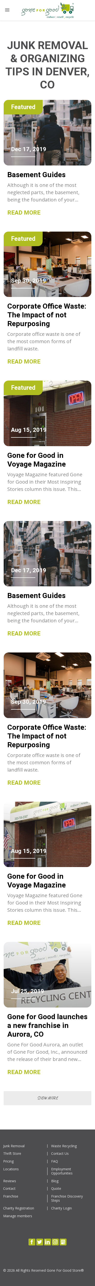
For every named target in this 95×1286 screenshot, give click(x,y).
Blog (54, 1181)
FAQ (54, 1161)
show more (47, 1098)
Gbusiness (63, 1242)
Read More (23, 212)
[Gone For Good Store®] (47, 10)
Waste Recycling (64, 1146)
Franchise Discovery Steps (67, 1198)
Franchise (10, 1196)
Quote (56, 1189)
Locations (11, 1169)
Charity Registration (18, 1208)
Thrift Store (12, 1154)
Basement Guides (36, 174)
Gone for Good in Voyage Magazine (36, 459)
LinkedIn (47, 1242)
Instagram (55, 1242)
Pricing (8, 1161)
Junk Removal (14, 1146)
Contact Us (60, 1154)
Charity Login (61, 1208)
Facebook (31, 1242)
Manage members (17, 1216)
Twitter (39, 1242)
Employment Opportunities (62, 1171)
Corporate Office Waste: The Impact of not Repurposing (46, 315)
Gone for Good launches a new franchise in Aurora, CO (47, 1025)
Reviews (9, 1181)
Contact (9, 1189)
